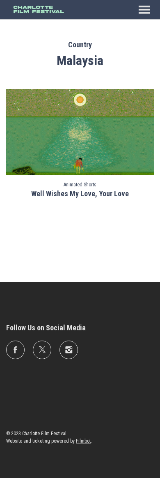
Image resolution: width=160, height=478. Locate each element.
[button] (144, 9)
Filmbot (83, 441)
